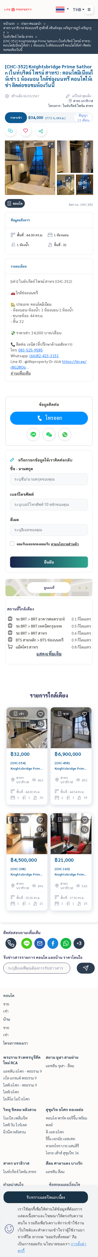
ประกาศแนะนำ (31, 23)
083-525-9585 (30, 349)
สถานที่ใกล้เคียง (20, 608)
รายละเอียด (19, 266)
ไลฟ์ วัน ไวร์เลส (15, 1124)
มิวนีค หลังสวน (14, 1131)
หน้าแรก (9, 23)
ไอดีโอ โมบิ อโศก (16, 1098)
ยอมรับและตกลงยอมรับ (33, 544)
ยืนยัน (49, 561)
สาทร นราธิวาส (16, 1163)
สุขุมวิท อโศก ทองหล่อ (64, 1109)
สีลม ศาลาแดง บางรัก (64, 1163)
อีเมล (14, 519)
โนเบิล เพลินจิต (15, 1117)
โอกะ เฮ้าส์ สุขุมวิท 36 (62, 1152)
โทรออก (53, 418)
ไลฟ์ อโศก (11, 1091)
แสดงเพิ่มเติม (49, 654)
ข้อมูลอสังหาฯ (20, 220)
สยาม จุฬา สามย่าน (62, 1057)
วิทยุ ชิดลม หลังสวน (19, 1109)
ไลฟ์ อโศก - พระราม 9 (20, 1084)
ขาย (6, 1003)
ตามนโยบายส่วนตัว (65, 544)
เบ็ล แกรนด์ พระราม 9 (20, 1077)
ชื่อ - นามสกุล (21, 468)
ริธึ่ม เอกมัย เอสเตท (60, 1138)
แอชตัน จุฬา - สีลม (60, 1065)
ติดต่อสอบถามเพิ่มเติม (22, 932)
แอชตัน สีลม (55, 1171)
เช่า (5, 1010)
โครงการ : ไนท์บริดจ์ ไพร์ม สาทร (70, 105)
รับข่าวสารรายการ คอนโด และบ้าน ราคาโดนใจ (42, 957)
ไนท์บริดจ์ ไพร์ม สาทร (18, 36)
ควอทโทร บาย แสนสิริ (62, 1145)
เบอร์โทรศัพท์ (22, 494)
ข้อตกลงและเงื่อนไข (64, 1184)
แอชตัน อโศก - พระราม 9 (22, 1071)
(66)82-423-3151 (44, 355)
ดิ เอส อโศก (55, 1131)
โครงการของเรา (15, 1043)
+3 (79, 943)
